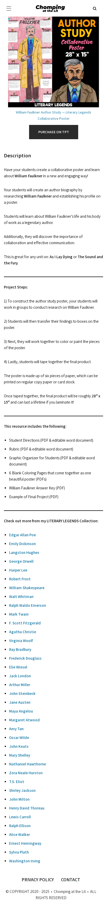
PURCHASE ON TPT (53, 132)
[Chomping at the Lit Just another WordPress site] (50, 8)
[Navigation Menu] (9, 8)
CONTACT (70, 880)
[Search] (95, 8)
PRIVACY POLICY (38, 880)
